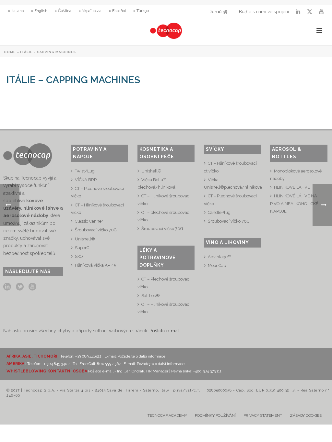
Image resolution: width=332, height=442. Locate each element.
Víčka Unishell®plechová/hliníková (233, 183)
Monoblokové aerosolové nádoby (296, 175)
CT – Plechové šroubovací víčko (97, 192)
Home (10, 52)
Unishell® (85, 239)
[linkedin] (7, 287)
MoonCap (217, 265)
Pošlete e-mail (164, 330)
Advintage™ (219, 256)
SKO (79, 256)
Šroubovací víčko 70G (96, 229)
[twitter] (20, 287)
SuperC (82, 247)
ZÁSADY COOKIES (306, 415)
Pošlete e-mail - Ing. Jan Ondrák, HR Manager (128, 371)
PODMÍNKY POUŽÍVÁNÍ (215, 415)
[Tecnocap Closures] (166, 30)
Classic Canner (89, 221)
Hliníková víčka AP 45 (95, 265)
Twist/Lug (85, 171)
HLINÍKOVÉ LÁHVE (292, 187)
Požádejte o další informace (141, 356)
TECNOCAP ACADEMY (167, 415)
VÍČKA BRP (86, 179)
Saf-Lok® (150, 295)
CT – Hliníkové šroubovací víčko (97, 209)
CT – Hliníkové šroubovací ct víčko (230, 167)
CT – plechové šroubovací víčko (163, 216)
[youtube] (32, 287)
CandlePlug (219, 212)
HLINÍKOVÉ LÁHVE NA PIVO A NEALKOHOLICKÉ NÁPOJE (294, 203)
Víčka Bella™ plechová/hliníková (156, 183)
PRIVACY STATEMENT (262, 415)
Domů (214, 11)
